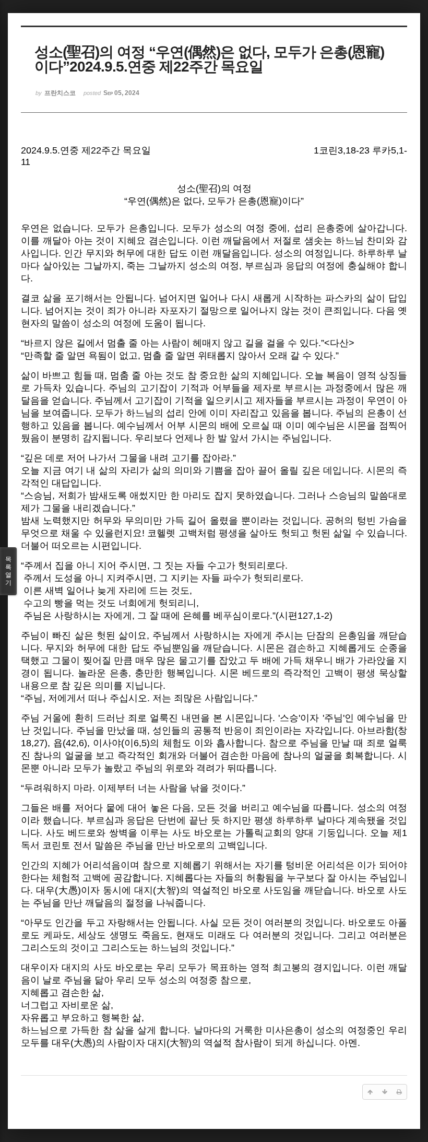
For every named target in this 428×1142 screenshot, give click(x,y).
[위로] (370, 1092)
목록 (8, 571)
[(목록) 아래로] (384, 1092)
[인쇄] (399, 1092)
